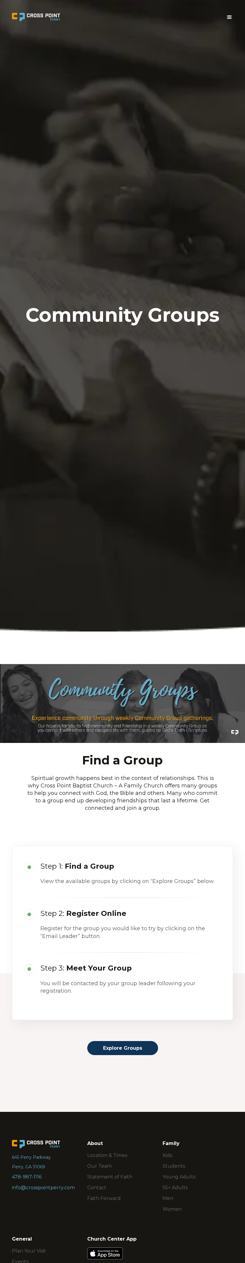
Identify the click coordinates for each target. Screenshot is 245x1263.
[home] (36, 17)
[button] (229, 17)
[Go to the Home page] (36, 1144)
